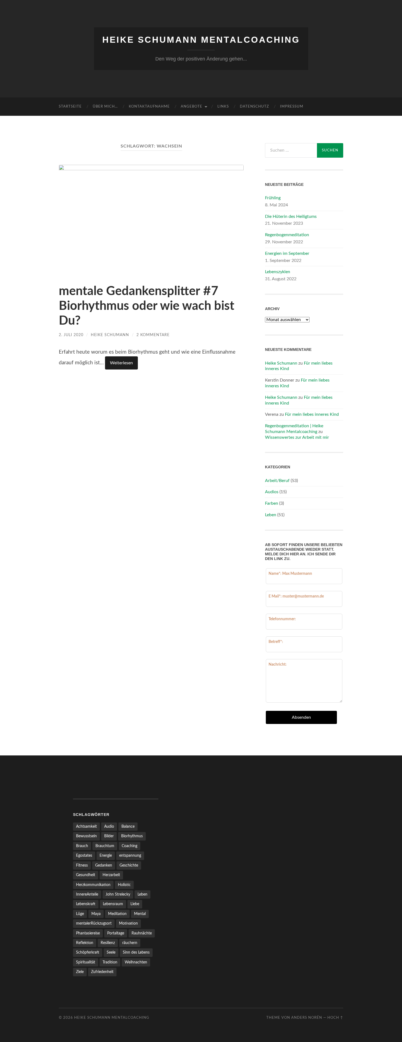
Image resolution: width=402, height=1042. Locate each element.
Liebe (134, 904)
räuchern (129, 943)
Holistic (124, 885)
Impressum (291, 106)
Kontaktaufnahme (149, 106)
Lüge (80, 914)
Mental (140, 914)
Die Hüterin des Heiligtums (291, 216)
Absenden (301, 717)
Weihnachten (136, 962)
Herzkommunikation (93, 885)
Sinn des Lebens (136, 952)
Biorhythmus (132, 836)
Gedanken (103, 865)
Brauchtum (104, 846)
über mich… (105, 106)
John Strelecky (118, 894)
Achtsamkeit (86, 826)
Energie (106, 855)
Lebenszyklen (277, 272)
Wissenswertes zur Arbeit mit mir (297, 437)
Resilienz (108, 943)
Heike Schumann (110, 335)
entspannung (130, 855)
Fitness (82, 865)
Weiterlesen (121, 363)
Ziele (80, 972)
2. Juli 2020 (71, 335)
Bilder (109, 836)
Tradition (110, 962)
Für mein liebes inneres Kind (312, 414)
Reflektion (84, 943)
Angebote (191, 106)
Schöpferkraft (87, 952)
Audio (109, 826)
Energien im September (287, 253)
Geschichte (129, 865)
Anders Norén (306, 1017)
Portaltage (115, 933)
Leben (270, 515)
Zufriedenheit (102, 972)
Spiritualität (85, 962)
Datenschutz (254, 106)
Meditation (117, 914)
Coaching (129, 846)
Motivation (128, 923)
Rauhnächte (142, 933)
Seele (111, 952)
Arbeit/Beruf (277, 480)
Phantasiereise (88, 933)
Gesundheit (85, 875)
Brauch (82, 846)
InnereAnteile (87, 894)
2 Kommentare (153, 335)
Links (223, 106)
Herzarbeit (111, 875)
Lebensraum (113, 904)
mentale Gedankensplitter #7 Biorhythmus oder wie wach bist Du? (146, 306)
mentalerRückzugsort (94, 923)
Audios (271, 492)
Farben (271, 503)
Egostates (84, 855)
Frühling (273, 198)
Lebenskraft (85, 904)
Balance (128, 826)
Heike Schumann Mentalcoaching (201, 40)
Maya (96, 914)
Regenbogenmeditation (287, 235)
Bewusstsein (86, 836)
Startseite (70, 106)
